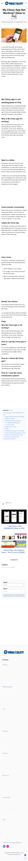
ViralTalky (15, 18)
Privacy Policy (6, 797)
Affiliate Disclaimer (8, 687)
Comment (4, 565)
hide (11, 410)
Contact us (5, 753)
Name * (5, 582)
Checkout (5, 731)
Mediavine (18, 854)
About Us (5, 665)
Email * (5, 589)
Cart (4, 709)
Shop (4, 819)
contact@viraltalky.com (15, 842)
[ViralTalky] (14, 3)
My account (6, 775)
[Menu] (2, 3)
